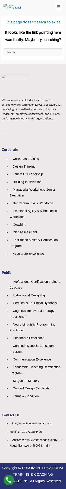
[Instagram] (7, 133)
